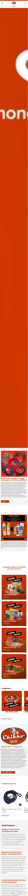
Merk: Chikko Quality (12, 712)
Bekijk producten (5, 815)
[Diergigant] (14, 3)
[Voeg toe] (20, 805)
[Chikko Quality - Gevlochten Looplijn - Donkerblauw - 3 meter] (12, 796)
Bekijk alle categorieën (7, 718)
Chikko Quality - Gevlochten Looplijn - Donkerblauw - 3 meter (12, 810)
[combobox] (14, 6)
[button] (2, 3)
